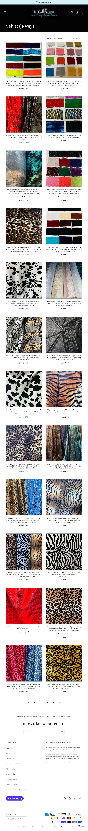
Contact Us (10, 758)
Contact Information (13, 764)
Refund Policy (11, 774)
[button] (4, 12)
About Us (9, 753)
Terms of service (47, 827)
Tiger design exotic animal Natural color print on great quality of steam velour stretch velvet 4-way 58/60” (64, 412)
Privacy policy (36, 827)
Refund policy (25, 827)
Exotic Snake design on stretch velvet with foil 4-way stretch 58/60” (24, 628)
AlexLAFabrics (15, 827)
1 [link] (28, 702)
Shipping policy (58, 827)
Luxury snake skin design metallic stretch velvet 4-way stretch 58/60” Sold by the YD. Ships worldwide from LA (24, 137)
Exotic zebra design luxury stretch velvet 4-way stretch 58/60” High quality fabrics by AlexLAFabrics (64, 574)
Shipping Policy (11, 779)
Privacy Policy (11, 769)
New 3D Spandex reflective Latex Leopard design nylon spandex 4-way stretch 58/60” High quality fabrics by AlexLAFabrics (64, 357)
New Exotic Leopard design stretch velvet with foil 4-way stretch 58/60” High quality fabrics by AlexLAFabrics (23, 357)
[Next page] (59, 702)
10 (53, 702)
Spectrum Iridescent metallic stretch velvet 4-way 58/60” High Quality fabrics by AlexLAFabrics (64, 136)
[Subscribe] (62, 731)
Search (8, 748)
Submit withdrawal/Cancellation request (20, 790)
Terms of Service (12, 785)
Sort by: (49, 38)
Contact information (72, 827)
